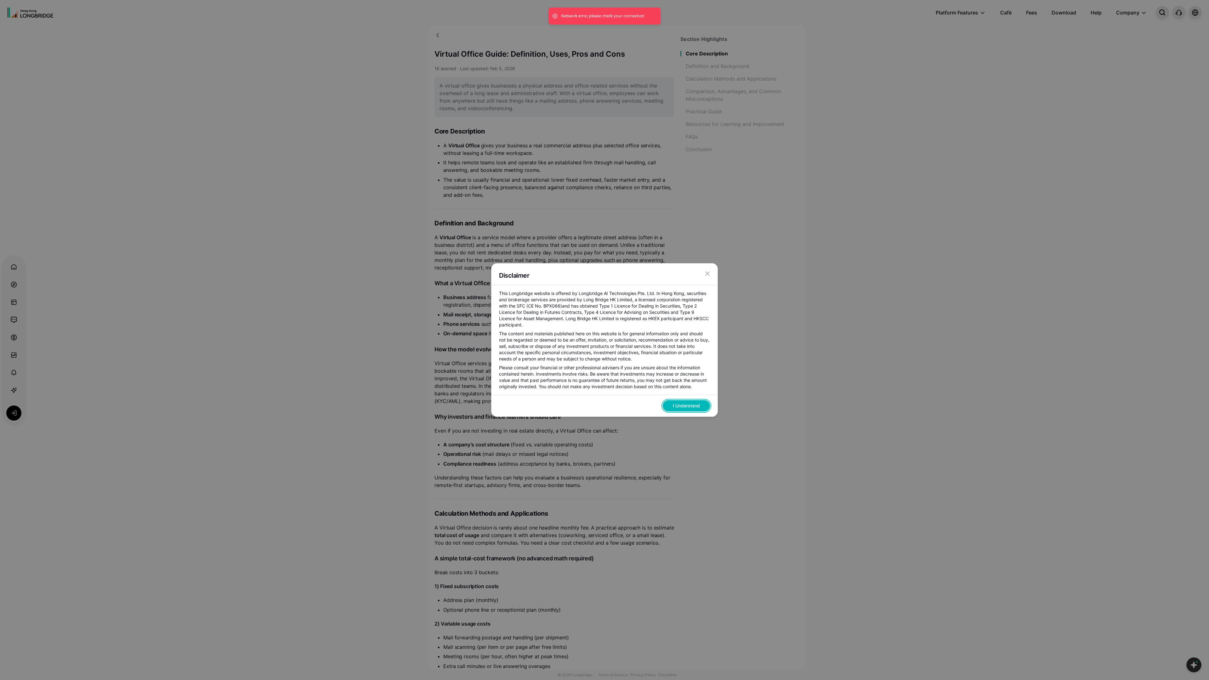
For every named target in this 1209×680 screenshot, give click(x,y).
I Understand (686, 405)
